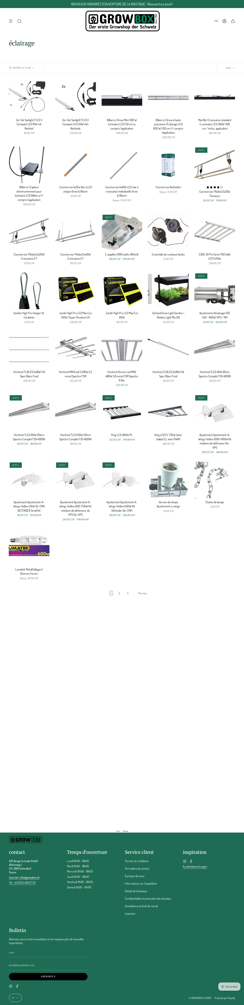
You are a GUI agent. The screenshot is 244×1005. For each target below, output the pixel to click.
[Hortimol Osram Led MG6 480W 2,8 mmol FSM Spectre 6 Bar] (122, 349)
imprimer (130, 913)
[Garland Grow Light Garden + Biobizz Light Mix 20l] (168, 290)
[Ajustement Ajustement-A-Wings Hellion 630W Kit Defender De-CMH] (122, 480)
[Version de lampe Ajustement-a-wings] (168, 480)
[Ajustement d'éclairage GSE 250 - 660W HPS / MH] (214, 290)
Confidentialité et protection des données (148, 898)
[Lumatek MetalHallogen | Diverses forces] (29, 547)
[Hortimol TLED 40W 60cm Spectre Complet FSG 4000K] (214, 349)
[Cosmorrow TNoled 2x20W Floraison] (214, 165)
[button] (19, 21)
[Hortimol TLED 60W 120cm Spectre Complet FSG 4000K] (29, 412)
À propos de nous (135, 876)
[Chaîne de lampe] (214, 480)
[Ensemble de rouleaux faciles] (168, 232)
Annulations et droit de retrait (141, 906)
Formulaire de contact (137, 868)
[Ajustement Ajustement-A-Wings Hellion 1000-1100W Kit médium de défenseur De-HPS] (214, 412)
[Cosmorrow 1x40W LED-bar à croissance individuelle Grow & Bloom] (122, 165)
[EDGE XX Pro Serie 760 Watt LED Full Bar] (214, 232)
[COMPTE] (224, 21)
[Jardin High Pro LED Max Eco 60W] (122, 290)
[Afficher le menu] (10, 21)
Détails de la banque (136, 891)
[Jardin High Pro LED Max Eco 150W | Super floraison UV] (75, 290)
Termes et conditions (137, 861)
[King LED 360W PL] (122, 412)
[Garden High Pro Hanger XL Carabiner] (29, 290)
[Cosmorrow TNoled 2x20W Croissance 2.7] (29, 232)
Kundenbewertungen (195, 866)
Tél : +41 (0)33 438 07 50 (22, 882)
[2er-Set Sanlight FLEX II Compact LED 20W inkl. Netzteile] (75, 97)
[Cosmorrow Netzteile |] (168, 165)
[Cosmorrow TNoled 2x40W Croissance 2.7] (75, 232)
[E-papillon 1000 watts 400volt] (122, 232)
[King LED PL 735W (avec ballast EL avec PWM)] (168, 412)
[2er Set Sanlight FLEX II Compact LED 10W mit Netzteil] (29, 97)
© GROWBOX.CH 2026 (200, 997)
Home (118, 831)
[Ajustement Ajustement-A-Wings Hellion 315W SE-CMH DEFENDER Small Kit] (29, 480)
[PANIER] (233, 21)
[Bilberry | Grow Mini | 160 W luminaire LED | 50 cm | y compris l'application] (122, 97)
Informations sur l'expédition (141, 883)
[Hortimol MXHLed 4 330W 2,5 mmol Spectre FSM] (75, 349)
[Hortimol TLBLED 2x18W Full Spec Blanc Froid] (29, 349)
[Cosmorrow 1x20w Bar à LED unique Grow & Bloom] (75, 165)
